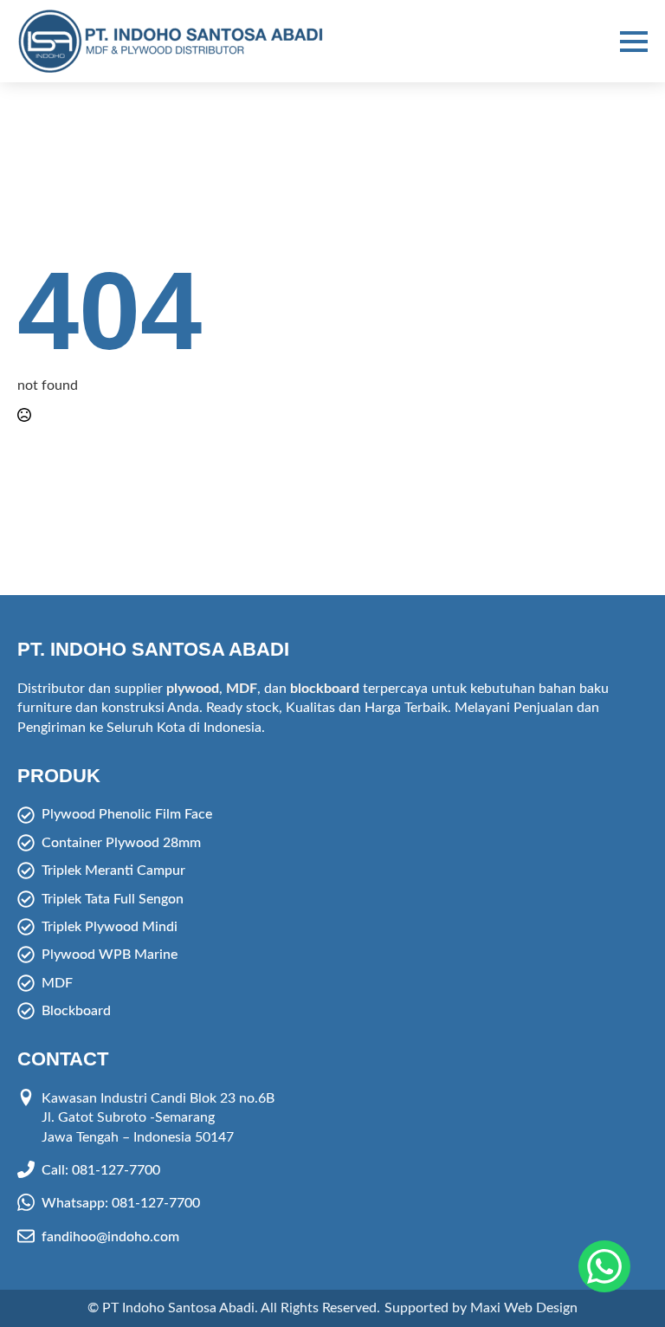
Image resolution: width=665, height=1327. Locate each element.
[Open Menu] (634, 41)
